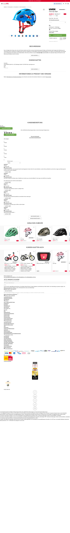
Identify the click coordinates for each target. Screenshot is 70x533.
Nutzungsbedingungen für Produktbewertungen (12, 333)
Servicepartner (6, 307)
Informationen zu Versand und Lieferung (14, 76)
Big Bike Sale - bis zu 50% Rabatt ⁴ (35, 0)
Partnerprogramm (7, 317)
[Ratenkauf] (19, 353)
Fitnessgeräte (6, 344)
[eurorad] (53, 351)
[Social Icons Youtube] (35, 396)
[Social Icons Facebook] (35, 392)
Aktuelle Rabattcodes (8, 319)
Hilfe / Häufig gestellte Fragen (9, 302)
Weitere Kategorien (7, 347)
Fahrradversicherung (7, 322)
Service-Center (48, 76)
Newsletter (6, 304)
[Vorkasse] (29, 353)
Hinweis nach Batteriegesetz (9, 328)
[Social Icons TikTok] (35, 404)
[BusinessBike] (16, 351)
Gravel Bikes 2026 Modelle (9, 342)
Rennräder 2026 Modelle (8, 343)
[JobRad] (6, 351)
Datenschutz (6, 327)
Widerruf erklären (7, 331)
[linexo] (49, 351)
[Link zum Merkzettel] (66, 4)
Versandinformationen (8, 297)
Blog (4, 311)
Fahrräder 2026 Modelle (8, 341)
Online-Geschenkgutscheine (9, 313)
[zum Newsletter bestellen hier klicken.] (5, 285)
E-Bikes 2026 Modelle (8, 339)
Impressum (6, 329)
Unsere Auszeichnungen (8, 318)
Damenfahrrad (6, 336)
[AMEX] (14, 353)
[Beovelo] (46, 351)
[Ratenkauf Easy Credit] (24, 353)
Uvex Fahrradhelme (7, 277)
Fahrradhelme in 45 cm (15, 277)
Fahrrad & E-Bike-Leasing (8, 324)
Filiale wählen (51, 32)
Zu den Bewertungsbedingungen (35, 137)
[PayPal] (57, 351)
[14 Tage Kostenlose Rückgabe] (63, 39)
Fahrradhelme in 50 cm (31, 277)
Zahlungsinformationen (8, 298)
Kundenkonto (6, 303)
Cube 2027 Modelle (7, 338)
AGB (4, 326)
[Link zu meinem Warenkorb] (68, 3)
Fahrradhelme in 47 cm (23, 277)
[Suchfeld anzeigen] (64, 4)
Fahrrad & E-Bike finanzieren (9, 323)
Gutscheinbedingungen (8, 332)
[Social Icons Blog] (35, 408)
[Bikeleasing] (11, 351)
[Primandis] (37, 351)
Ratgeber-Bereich (7, 312)
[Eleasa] (32, 351)
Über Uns (5, 309)
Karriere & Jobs (6, 316)
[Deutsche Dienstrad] (21, 351)
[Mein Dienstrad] (27, 351)
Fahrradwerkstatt (7, 305)
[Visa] (6, 353)
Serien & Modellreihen (8, 346)
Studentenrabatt (7, 314)
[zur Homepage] (6, 3)
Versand (57, 15)
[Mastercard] (10, 353)
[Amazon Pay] (62, 351)
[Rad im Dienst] (42, 351)
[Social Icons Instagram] (35, 400)
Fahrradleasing (6, 299)
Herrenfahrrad (6, 337)
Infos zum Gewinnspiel (35, 136)
